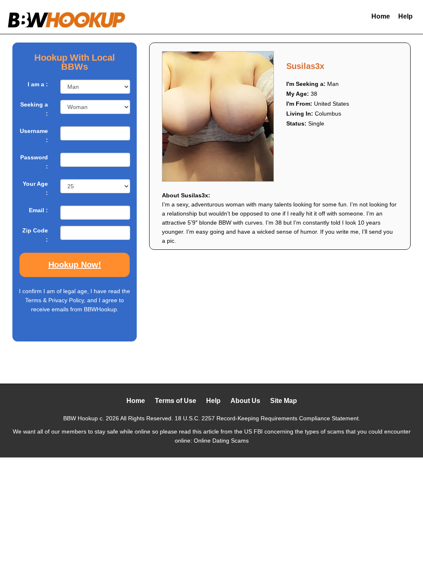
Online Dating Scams (221, 440)
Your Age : (35, 188)
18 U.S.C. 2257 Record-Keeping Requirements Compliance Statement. (267, 418)
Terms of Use (175, 400)
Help (405, 16)
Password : (34, 162)
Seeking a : (34, 109)
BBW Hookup (80, 418)
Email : (38, 210)
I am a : (38, 84)
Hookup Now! (74, 264)
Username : (34, 135)
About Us (245, 400)
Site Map (283, 400)
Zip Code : (35, 235)
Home (380, 16)
